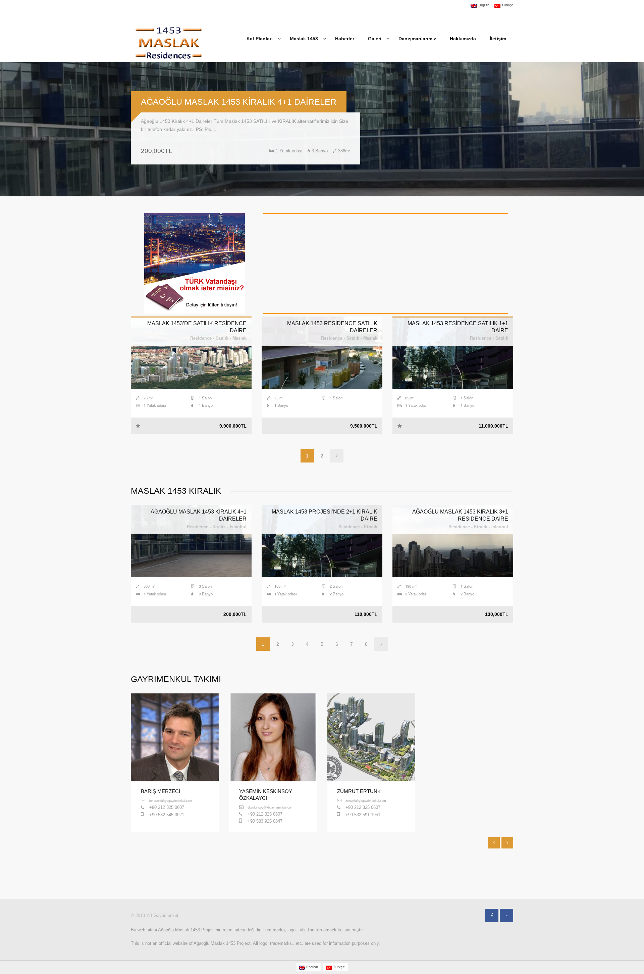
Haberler (344, 38)
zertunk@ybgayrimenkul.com (365, 800)
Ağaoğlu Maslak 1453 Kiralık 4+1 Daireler (238, 101)
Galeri (374, 38)
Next (634, 129)
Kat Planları (260, 38)
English (483, 5)
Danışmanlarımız (417, 38)
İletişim (498, 38)
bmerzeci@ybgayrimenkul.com (170, 800)
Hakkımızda (463, 38)
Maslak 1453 (304, 38)
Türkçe (506, 5)
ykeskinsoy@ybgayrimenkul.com (270, 807)
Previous (10, 129)
